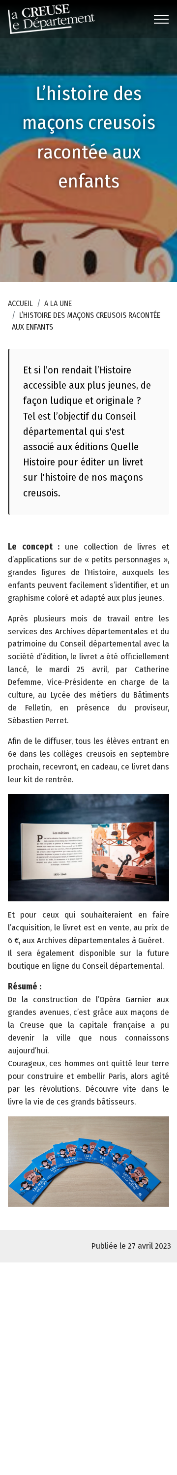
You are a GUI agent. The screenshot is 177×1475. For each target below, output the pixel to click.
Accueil (20, 303)
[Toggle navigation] (161, 19)
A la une (58, 303)
